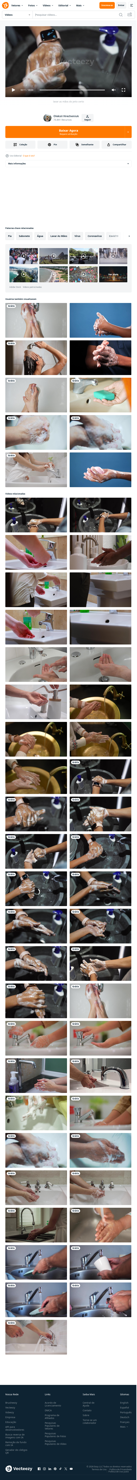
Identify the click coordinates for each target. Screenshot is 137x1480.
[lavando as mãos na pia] (36, 319)
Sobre (84, 1413)
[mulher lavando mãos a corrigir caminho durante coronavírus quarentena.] (36, 551)
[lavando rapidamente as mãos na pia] (36, 1074)
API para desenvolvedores (14, 1427)
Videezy (9, 1410)
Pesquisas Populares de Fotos (54, 1433)
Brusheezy (11, 1401)
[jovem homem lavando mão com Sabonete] (100, 356)
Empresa (10, 1415)
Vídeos (46, 5)
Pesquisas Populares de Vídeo (51, 1442)
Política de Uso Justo (116, 1469)
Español (122, 1406)
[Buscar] (121, 15)
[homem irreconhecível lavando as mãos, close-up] (36, 663)
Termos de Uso (96, 1467)
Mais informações (17, 162)
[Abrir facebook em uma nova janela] (39, 1467)
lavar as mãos (58, 234)
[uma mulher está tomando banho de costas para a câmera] (36, 356)
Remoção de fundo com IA (15, 1442)
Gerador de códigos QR (16, 1450)
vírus (77, 234)
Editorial (63, 5)
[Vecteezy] (5, 5)
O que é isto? (29, 155)
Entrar (121, 5)
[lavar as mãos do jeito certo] (36, 513)
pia (10, 234)
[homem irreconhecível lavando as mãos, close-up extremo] (100, 663)
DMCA (47, 1408)
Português (123, 1410)
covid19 (113, 234)
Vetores (15, 5)
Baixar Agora (68, 131)
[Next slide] (123, 235)
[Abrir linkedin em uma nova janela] (49, 1467)
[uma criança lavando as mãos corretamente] (100, 319)
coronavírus (95, 234)
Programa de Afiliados (51, 1415)
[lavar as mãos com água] (36, 431)
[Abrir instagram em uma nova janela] (44, 1467)
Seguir (87, 119)
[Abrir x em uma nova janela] (65, 1467)
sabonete (24, 234)
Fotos (31, 5)
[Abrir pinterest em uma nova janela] (55, 1467)
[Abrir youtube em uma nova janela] (71, 1467)
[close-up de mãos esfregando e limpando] (36, 393)
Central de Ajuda (87, 1403)
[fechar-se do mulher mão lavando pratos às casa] (36, 1223)
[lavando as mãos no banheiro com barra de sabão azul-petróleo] (100, 393)
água (40, 234)
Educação (10, 1420)
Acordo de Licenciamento (52, 1403)
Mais (79, 5)
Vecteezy (10, 1406)
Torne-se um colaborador (88, 1420)
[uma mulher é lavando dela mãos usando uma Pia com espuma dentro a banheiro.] (36, 1111)
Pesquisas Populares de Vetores (51, 1424)
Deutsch (122, 1415)
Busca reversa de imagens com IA (15, 1434)
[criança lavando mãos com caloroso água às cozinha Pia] (100, 1223)
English (122, 1401)
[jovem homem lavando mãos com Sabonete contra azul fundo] (100, 468)
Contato (85, 1408)
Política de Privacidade (118, 1467)
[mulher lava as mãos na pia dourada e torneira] (100, 700)
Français (122, 1420)
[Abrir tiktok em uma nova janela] (60, 1467)
